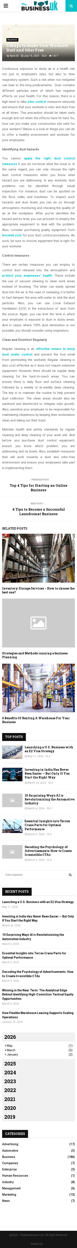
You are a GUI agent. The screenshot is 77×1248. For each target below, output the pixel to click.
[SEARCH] (70, 874)
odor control (36, 102)
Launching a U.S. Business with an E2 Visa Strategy (49, 749)
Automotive (10, 1150)
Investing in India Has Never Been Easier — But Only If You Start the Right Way (47, 773)
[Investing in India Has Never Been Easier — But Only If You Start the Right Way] (12, 774)
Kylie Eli (14, 55)
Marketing (9, 1194)
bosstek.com (12, 235)
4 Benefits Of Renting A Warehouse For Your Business (36, 720)
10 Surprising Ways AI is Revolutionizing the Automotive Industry (49, 799)
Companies (10, 1163)
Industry (8, 1182)
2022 (10, 1090)
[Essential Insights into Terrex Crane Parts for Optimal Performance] (12, 826)
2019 (9, 1116)
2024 (10, 1072)
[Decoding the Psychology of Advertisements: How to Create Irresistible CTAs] (12, 852)
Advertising (10, 1144)
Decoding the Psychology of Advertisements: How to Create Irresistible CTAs (48, 851)
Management (11, 1188)
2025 (10, 1063)
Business (12, 40)
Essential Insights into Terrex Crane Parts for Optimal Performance (47, 825)
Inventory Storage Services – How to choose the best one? (38, 590)
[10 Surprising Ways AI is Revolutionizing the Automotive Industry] (12, 800)
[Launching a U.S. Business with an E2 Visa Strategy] (12, 752)
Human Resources (15, 1175)
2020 (10, 1107)
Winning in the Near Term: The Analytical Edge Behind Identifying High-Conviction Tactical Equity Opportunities (37, 994)
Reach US (37, 1243)
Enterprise (9, 1169)
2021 (9, 1099)
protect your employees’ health (27, 276)
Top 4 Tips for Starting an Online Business (38, 487)
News (6, 1201)
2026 (10, 1036)
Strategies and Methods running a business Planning (35, 655)
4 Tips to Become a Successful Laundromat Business (38, 511)
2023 (10, 1081)
